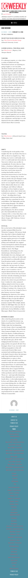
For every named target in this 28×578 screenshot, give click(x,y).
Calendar (14, 473)
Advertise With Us (14, 434)
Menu (15, 22)
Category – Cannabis (14, 493)
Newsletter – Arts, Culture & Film (14, 526)
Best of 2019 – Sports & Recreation (15, 470)
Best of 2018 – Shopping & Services (15, 450)
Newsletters (14, 523)
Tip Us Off (14, 563)
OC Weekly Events (14, 546)
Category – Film (14, 495)
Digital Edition (14, 512)
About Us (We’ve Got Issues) (14, 431)
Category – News (14, 504)
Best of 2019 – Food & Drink (15, 464)
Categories (15, 475)
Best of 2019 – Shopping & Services (15, 467)
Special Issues (14, 554)
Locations (14, 478)
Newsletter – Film (14, 534)
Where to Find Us (14, 568)
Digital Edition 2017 (15, 515)
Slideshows (14, 551)
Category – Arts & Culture (14, 490)
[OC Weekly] (6, 14)
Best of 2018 (14, 439)
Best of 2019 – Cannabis (15, 461)
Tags (15, 484)
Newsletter (14, 521)
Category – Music (14, 501)
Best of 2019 (14, 456)
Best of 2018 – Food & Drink (15, 447)
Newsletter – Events (15, 531)
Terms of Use (14, 423)
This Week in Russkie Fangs (12, 40)
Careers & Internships (14, 487)
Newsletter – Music (15, 540)
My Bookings (15, 481)
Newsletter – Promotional (14, 543)
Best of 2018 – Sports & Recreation (15, 453)
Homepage (14, 518)
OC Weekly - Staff (6, 32)
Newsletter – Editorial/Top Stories (14, 529)
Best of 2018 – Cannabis (15, 445)
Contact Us (14, 420)
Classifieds (14, 507)
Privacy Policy (14, 426)
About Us (14, 417)
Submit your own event (14, 557)
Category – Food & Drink (14, 498)
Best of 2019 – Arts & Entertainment (15, 459)
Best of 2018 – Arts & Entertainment (15, 442)
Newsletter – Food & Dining (15, 537)
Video (14, 565)
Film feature (8, 50)
